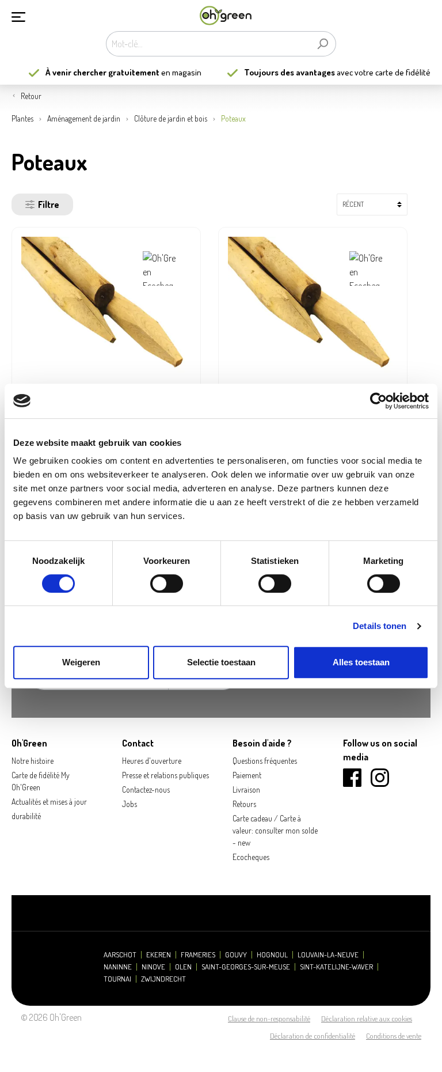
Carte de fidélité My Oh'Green (41, 781)
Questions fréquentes (265, 761)
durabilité (26, 816)
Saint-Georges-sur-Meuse (245, 967)
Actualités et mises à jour (49, 801)
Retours (244, 804)
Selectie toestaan (221, 662)
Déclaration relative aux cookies (366, 1018)
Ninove (153, 967)
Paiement (247, 775)
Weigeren (81, 662)
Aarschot (120, 955)
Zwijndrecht (163, 979)
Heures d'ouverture (151, 761)
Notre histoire (33, 761)
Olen (183, 967)
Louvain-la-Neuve (328, 955)
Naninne (118, 967)
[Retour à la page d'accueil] (226, 16)
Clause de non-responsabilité (269, 1018)
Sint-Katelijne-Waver (336, 967)
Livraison (246, 789)
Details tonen (379, 626)
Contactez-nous (146, 789)
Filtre (48, 204)
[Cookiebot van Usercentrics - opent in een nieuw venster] (378, 401)
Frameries (198, 955)
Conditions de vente (393, 1035)
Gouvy (236, 955)
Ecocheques (251, 857)
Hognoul (272, 955)
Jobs (129, 804)
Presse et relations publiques (165, 775)
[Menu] (18, 15)
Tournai (117, 979)
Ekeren (158, 955)
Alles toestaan (361, 662)
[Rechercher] (322, 43)
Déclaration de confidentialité (312, 1035)
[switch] (166, 583)
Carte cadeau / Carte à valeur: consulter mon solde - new (275, 830)
